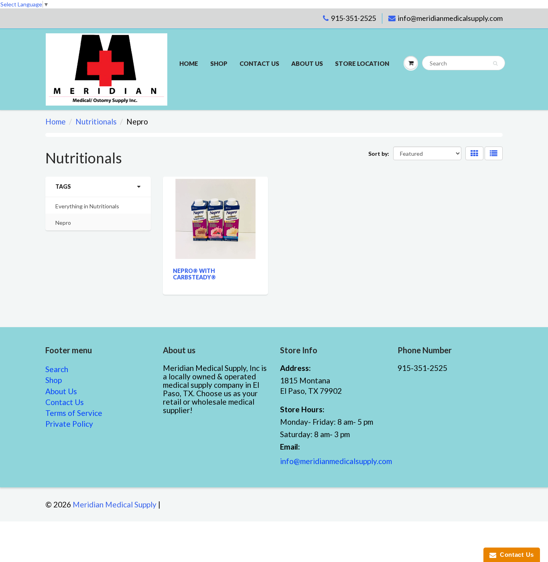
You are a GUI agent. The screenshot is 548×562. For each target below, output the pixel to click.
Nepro (63, 222)
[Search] (495, 63)
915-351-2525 (353, 18)
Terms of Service (73, 412)
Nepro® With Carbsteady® (194, 274)
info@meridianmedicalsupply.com (450, 18)
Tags (63, 186)
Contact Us (64, 402)
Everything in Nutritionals (87, 206)
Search (56, 369)
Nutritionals (96, 121)
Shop (218, 63)
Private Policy (69, 423)
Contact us (259, 63)
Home (188, 63)
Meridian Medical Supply (114, 504)
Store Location (362, 63)
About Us (307, 63)
